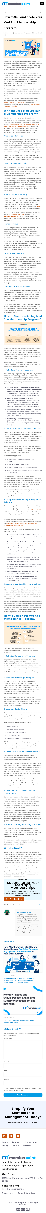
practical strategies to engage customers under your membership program (21, 125)
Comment (8, 1039)
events (39, 206)
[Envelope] (18, 1136)
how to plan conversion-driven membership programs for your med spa (20, 525)
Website (6, 1079)
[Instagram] (4, 1136)
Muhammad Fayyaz (22, 33)
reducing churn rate (17, 214)
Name (6, 1062)
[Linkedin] (11, 1136)
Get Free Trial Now (14, 899)
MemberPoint (36, 510)
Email (6, 1071)
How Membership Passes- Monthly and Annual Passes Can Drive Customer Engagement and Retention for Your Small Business (21, 980)
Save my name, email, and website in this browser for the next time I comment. (22, 1089)
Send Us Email (11, 1185)
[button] (42, 3)
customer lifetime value (12, 216)
